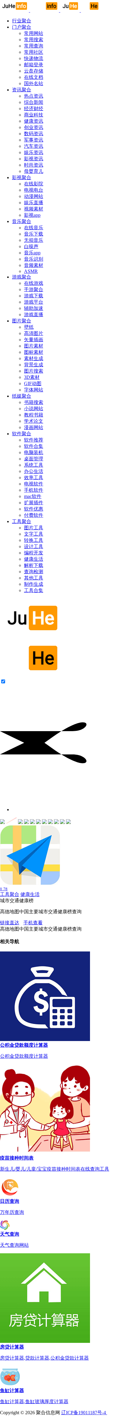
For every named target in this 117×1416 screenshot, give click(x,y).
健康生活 (30, 894)
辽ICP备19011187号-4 (84, 1412)
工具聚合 (9, 894)
